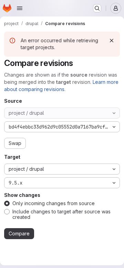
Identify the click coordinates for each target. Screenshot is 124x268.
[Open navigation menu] (19, 8)
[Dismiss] (111, 40)
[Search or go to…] (97, 8)
